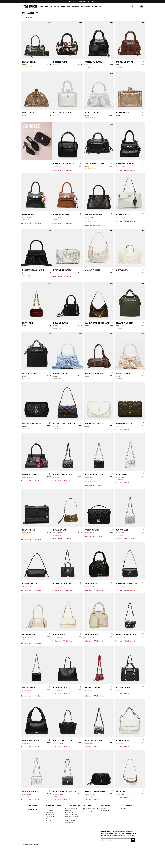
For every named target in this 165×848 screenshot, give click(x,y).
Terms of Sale (69, 822)
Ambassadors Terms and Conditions (72, 817)
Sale (105, 6)
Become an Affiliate (89, 812)
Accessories (85, 6)
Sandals (75, 6)
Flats (69, 6)
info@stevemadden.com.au (30, 844)
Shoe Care (49, 818)
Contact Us (49, 810)
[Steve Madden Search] (135, 6)
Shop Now (90, 1)
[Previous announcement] (20, 1)
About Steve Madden (71, 808)
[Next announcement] (145, 1)
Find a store (123, 808)
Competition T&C (70, 820)
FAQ (47, 808)
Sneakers (61, 6)
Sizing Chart (50, 821)
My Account (49, 812)
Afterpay (48, 823)
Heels (47, 6)
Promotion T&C (69, 812)
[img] (135, 6)
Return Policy (50, 814)
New (42, 6)
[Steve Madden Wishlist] (138, 6)
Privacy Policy (69, 810)
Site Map (104, 808)
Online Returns (50, 816)
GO (133, 840)
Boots (53, 6)
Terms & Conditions (71, 814)
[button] (41, 6)
